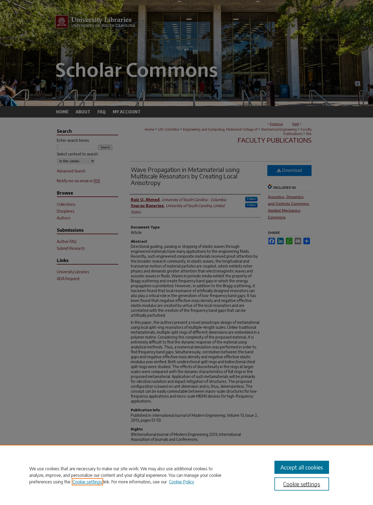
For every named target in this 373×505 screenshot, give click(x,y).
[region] (186, 475)
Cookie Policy (181, 482)
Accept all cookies (301, 467)
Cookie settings (87, 482)
